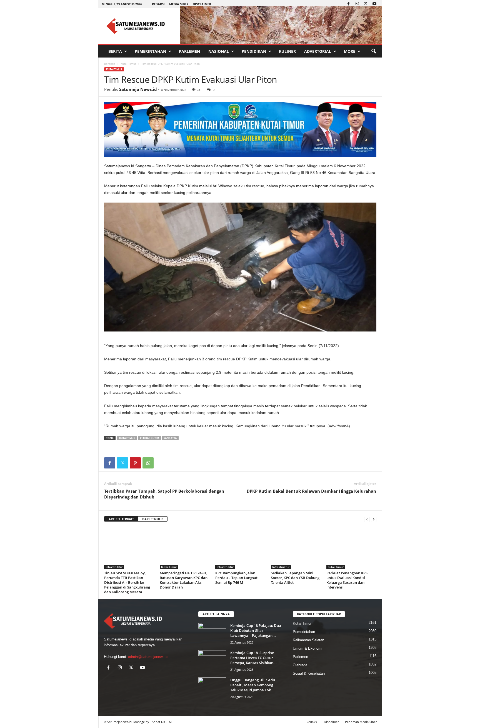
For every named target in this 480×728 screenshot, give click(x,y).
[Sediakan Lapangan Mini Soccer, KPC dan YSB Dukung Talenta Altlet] (296, 548)
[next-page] (373, 519)
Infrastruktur (114, 567)
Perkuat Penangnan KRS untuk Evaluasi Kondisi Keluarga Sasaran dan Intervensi (347, 580)
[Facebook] (348, 4)
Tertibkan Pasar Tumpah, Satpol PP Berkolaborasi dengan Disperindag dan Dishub (164, 494)
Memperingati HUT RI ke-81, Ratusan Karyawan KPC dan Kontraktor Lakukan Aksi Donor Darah (184, 580)
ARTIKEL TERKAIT (121, 519)
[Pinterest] (135, 462)
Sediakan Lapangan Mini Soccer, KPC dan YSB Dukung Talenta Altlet (295, 577)
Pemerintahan (150, 51)
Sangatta (170, 438)
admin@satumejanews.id (148, 657)
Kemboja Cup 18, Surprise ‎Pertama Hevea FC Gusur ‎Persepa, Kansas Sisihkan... (253, 657)
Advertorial (317, 51)
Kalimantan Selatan (308, 640)
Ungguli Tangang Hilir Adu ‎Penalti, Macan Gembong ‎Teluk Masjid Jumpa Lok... (252, 684)
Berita (115, 51)
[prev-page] (367, 519)
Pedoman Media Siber (361, 722)
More (349, 51)
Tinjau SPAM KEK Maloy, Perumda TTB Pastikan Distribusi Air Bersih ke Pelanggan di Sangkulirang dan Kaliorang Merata (127, 582)
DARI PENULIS (152, 519)
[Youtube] (374, 4)
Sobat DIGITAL (162, 722)
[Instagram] (357, 4)
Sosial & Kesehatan (309, 673)
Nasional (218, 51)
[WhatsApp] (148, 462)
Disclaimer (202, 4)
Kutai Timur (128, 64)
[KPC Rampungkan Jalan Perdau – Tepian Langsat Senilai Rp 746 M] (240, 548)
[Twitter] (365, 4)
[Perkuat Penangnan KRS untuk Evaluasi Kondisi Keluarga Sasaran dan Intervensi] (351, 548)
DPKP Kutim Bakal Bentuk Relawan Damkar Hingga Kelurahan (311, 491)
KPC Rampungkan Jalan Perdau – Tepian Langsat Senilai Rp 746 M (236, 577)
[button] (374, 51)
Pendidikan (254, 51)
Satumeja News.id (138, 89)
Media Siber (178, 4)
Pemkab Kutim (149, 438)
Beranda (109, 64)
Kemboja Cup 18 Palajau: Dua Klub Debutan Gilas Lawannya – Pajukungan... (255, 630)
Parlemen (189, 51)
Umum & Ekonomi (307, 648)
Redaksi (158, 4)
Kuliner (287, 51)
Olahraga (300, 665)
